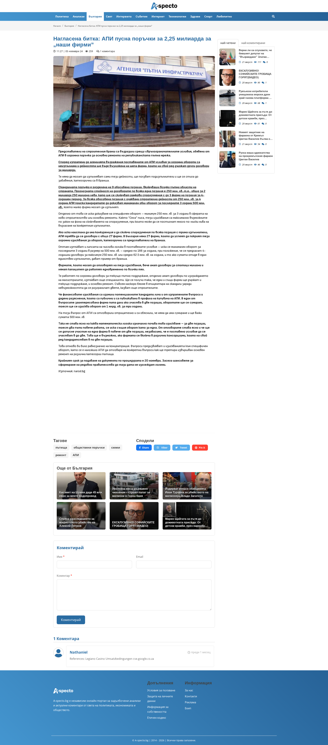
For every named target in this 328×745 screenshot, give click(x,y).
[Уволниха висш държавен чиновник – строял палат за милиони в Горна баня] (134, 486)
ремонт (61, 455)
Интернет (158, 16)
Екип (188, 708)
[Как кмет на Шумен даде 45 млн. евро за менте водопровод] (81, 486)
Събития (141, 16)
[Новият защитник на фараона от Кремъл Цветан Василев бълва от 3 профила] (227, 139)
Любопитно (224, 16)
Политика (62, 16)
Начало (57, 25)
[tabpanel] (246, 110)
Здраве (195, 16)
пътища (61, 447)
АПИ (76, 455)
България (95, 16)
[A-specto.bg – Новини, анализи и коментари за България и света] (63, 693)
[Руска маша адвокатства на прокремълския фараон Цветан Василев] (227, 159)
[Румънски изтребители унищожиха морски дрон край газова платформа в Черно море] (227, 98)
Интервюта (124, 16)
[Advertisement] (92, 400)
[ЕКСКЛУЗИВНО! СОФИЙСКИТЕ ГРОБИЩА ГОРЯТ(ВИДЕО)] (134, 516)
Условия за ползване (161, 690)
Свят (109, 16)
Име (61, 557)
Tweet (183, 447)
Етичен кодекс (156, 718)
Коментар (64, 576)
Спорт (208, 16)
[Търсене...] (273, 16)
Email (139, 557)
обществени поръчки (89, 447)
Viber (164, 447)
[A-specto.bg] (164, 6)
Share (145, 447)
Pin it (202, 447)
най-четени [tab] (228, 43)
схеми (115, 447)
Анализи (79, 16)
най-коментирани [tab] (253, 43)
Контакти (191, 696)
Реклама (190, 702)
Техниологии (177, 16)
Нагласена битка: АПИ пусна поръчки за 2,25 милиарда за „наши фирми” (115, 25)
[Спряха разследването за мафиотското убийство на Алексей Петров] (81, 516)
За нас (189, 690)
